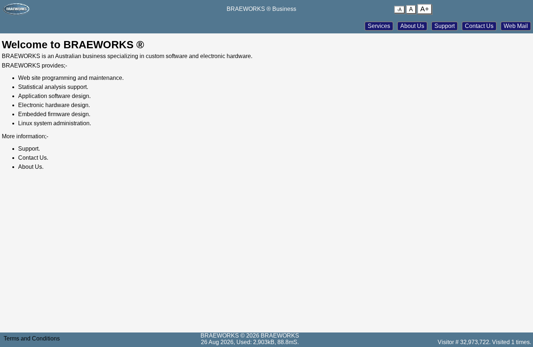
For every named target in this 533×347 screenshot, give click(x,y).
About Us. (31, 167)
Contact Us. (33, 158)
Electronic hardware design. (54, 105)
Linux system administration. (54, 123)
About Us (412, 26)
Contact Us (479, 26)
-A (399, 9)
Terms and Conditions (32, 338)
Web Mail (516, 26)
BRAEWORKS (280, 335)
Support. (29, 149)
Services (379, 26)
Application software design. (54, 96)
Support (444, 26)
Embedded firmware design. (54, 114)
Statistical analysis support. (53, 87)
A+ (424, 9)
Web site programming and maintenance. (71, 78)
